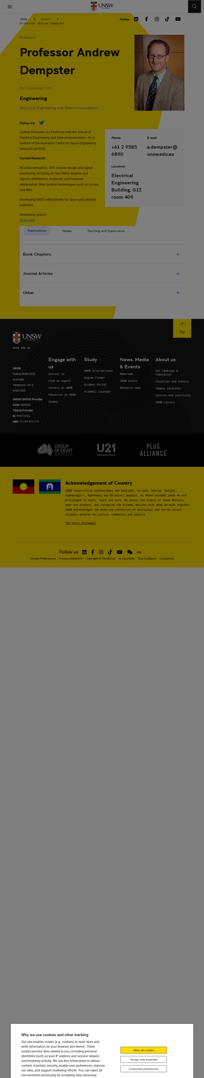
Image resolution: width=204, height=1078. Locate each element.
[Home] (102, 6)
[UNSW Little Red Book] (138, 552)
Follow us (68, 552)
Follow (124, 19)
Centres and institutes (173, 395)
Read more (27, 220)
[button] (182, 328)
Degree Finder (94, 377)
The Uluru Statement (80, 523)
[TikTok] (167, 19)
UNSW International (98, 370)
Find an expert (59, 381)
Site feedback (147, 558)
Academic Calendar (97, 391)
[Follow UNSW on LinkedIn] (84, 552)
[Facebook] (146, 19)
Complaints (166, 558)
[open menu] (9, 6)
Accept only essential (143, 1059)
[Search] (194, 6)
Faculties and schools (172, 381)
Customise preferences (144, 1068)
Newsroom (126, 374)
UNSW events (128, 381)
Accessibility (127, 558)
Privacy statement (70, 558)
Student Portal (95, 384)
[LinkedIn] (136, 19)
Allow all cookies (143, 1050)
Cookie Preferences (43, 558)
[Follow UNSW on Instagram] (101, 552)
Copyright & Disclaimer (101, 558)
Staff (45, 19)
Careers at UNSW (60, 388)
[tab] (37, 231)
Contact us (56, 374)
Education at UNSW (62, 395)
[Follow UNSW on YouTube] (119, 552)
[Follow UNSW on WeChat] (129, 552)
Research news (130, 388)
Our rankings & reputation (167, 372)
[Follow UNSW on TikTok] (110, 552)
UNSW (23, 19)
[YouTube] (177, 19)
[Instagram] (157, 19)
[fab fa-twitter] (41, 123)
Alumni (53, 401)
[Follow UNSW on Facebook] (92, 552)
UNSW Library (165, 402)
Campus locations (168, 388)
